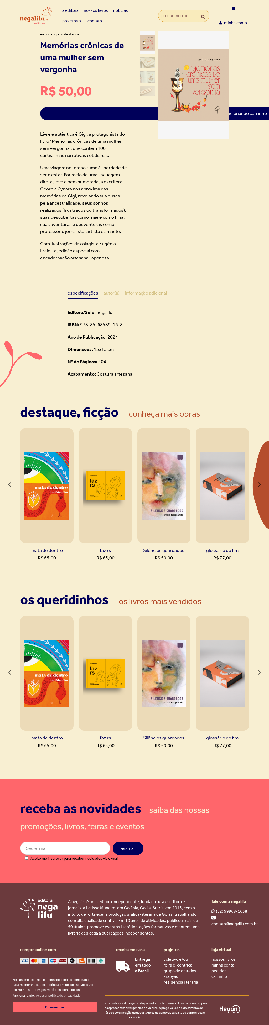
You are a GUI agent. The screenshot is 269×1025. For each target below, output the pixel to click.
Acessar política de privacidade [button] (58, 995)
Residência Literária (181, 982)
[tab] (83, 293)
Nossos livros (96, 10)
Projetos (70, 20)
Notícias (120, 10)
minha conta (235, 22)
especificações (83, 293)
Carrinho (219, 976)
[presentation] (9, 485)
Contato (94, 20)
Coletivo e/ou (176, 959)
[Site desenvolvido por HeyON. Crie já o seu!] (230, 1012)
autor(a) (112, 293)
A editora (70, 10)
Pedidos (218, 970)
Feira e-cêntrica (178, 965)
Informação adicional (146, 293)
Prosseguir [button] (54, 1007)
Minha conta (222, 965)
